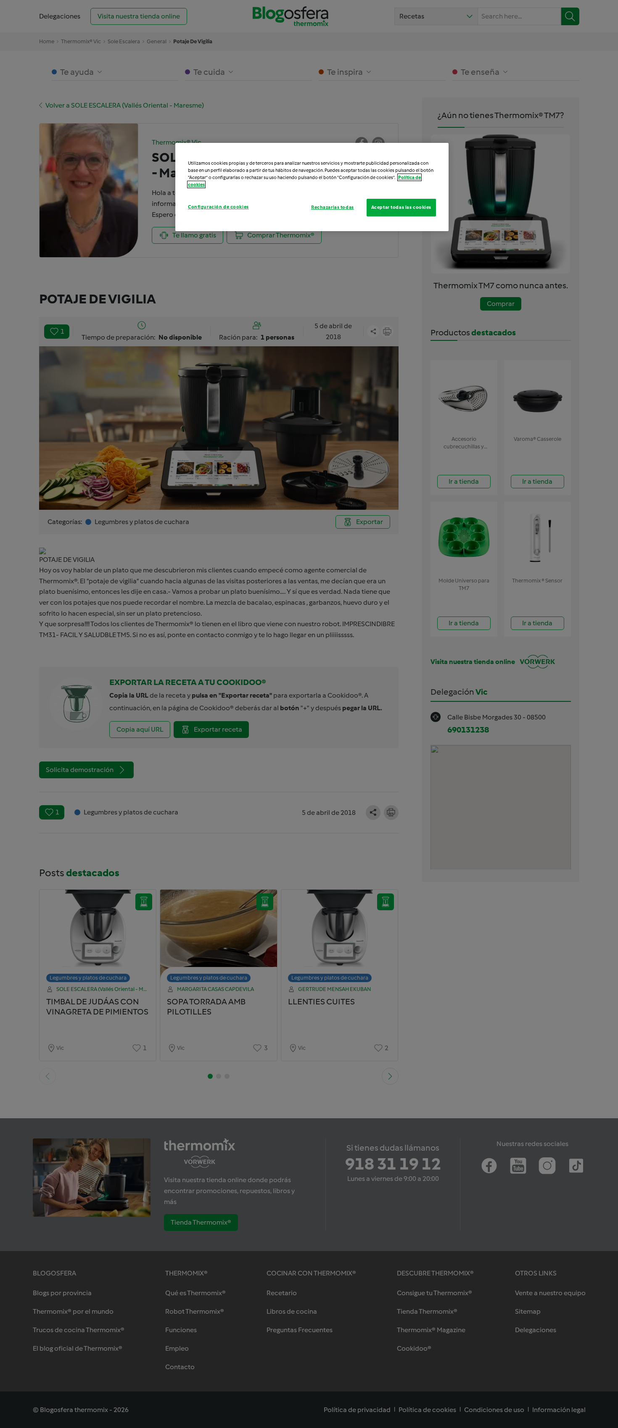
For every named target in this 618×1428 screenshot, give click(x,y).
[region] (312, 187)
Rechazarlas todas (332, 207)
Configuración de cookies (218, 207)
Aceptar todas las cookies (401, 207)
